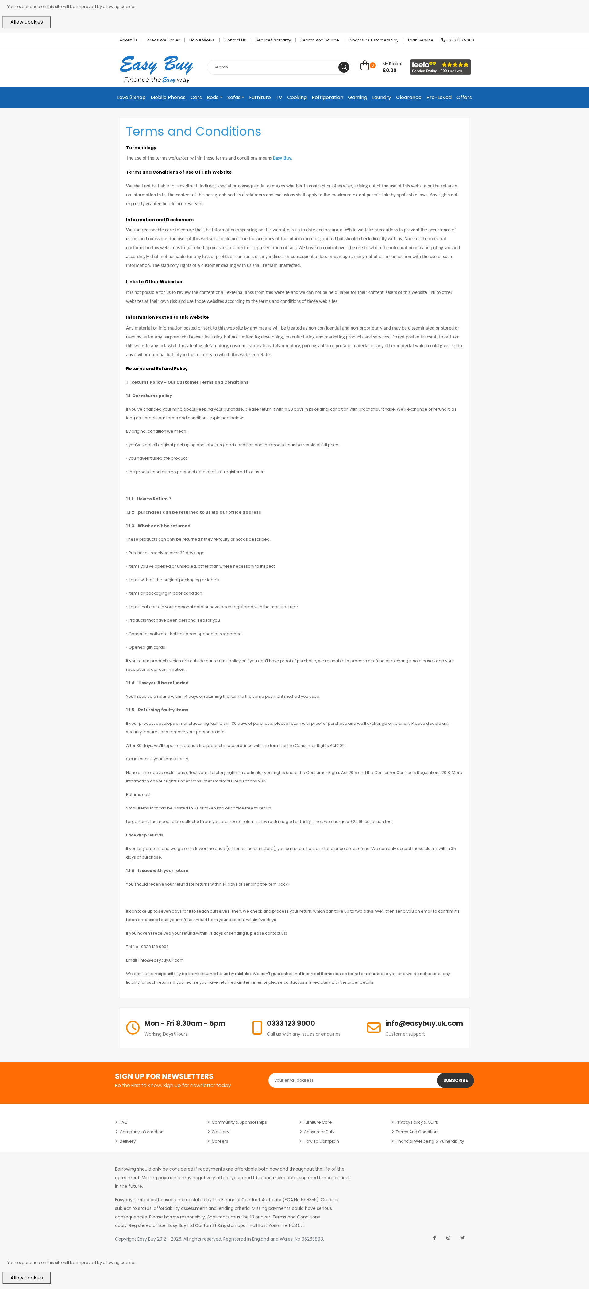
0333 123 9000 (459, 40)
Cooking (297, 97)
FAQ (124, 1122)
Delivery (128, 1141)
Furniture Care (318, 1122)
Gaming (357, 97)
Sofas (234, 97)
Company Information (142, 1132)
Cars (196, 97)
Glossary (220, 1132)
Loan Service (420, 40)
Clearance (409, 97)
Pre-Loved (439, 97)
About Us (128, 40)
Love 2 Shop (131, 97)
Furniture (260, 97)
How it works (202, 40)
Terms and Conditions (418, 1132)
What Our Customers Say (373, 40)
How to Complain (321, 1141)
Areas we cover (163, 40)
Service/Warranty (273, 40)
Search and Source (319, 40)
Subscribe (455, 1080)
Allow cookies (26, 21)
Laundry (381, 97)
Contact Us (235, 40)
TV (279, 97)
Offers (464, 97)
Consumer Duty (319, 1132)
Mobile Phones (168, 97)
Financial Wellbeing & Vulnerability (430, 1141)
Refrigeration (327, 97)
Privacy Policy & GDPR (417, 1122)
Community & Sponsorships (239, 1122)
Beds (212, 97)
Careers (220, 1141)
